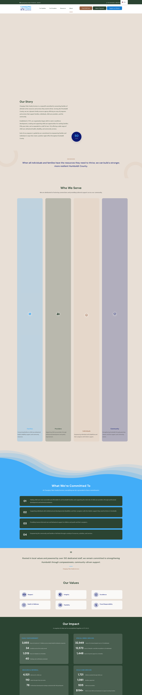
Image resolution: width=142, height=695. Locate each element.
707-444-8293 (111, 2)
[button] (42, 8)
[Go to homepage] (26, 8)
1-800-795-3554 (118, 2)
